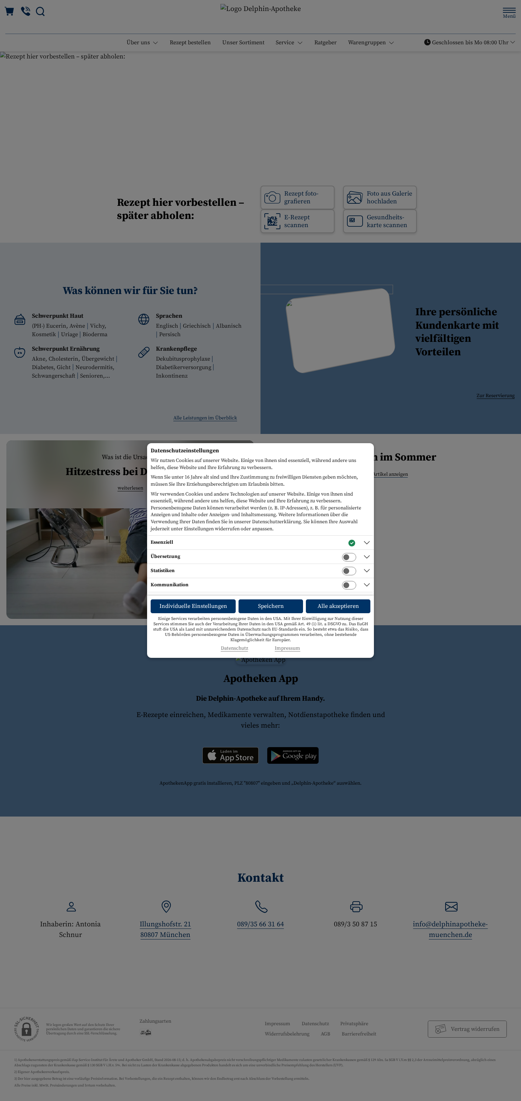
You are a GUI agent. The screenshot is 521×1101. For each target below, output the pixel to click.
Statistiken (163, 571)
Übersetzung (165, 556)
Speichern (271, 606)
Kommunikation (170, 585)
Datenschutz (234, 648)
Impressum (287, 648)
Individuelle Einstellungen (193, 606)
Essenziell (162, 542)
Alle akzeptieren (338, 606)
